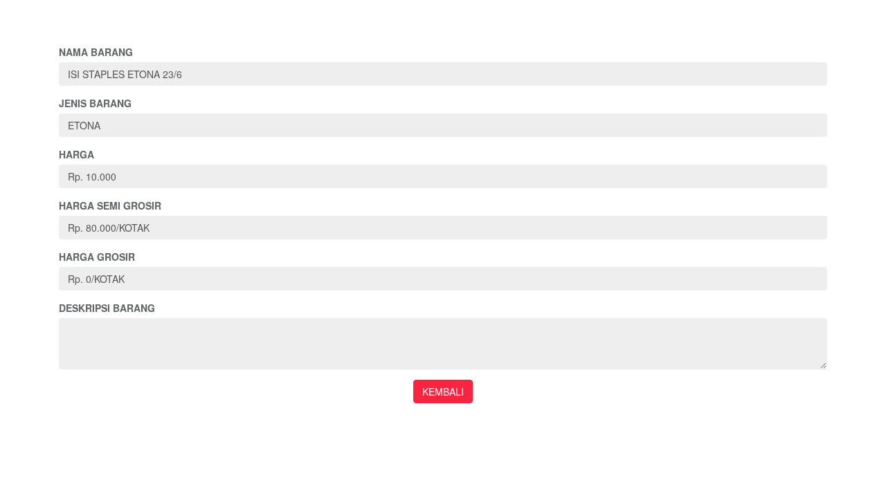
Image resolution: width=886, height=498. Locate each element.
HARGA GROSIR (97, 257)
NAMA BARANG (96, 52)
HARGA (76, 154)
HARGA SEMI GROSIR (110, 205)
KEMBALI (443, 391)
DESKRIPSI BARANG (107, 308)
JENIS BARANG (95, 103)
